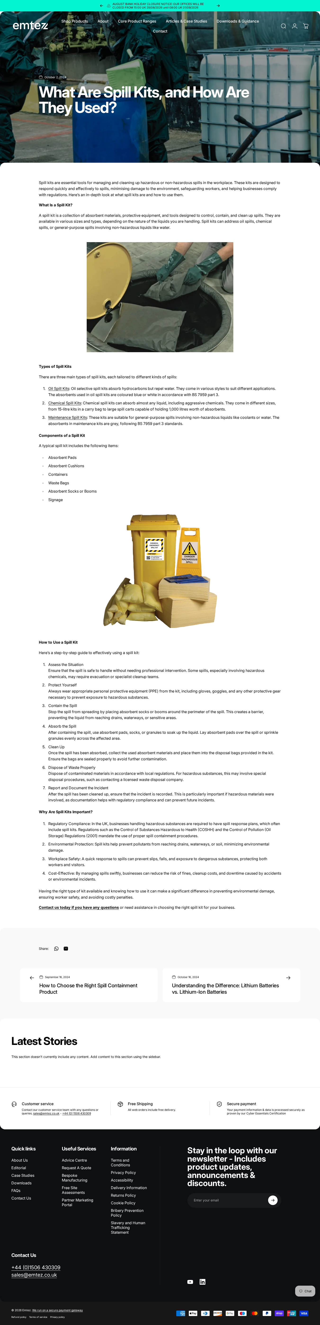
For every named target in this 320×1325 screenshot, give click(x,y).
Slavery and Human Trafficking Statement (128, 1227)
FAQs (15, 1190)
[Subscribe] (273, 1200)
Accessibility (122, 1180)
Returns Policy (123, 1195)
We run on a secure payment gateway (57, 1310)
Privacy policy (57, 1317)
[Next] (218, 5)
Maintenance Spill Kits (67, 417)
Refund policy (18, 1317)
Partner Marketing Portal (77, 1202)
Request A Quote (76, 1167)
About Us (19, 1160)
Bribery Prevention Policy (127, 1213)
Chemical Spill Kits (64, 403)
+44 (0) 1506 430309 (76, 1113)
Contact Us (21, 1198)
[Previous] (101, 5)
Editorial (18, 1167)
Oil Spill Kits (58, 388)
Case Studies (22, 1175)
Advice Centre (74, 1160)
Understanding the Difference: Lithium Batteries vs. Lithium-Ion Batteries (225, 988)
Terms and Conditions (120, 1162)
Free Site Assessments (73, 1190)
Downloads (21, 1183)
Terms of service (38, 1317)
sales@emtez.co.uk (46, 1113)
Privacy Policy (123, 1172)
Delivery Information (129, 1187)
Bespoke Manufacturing (74, 1177)
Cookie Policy (123, 1202)
